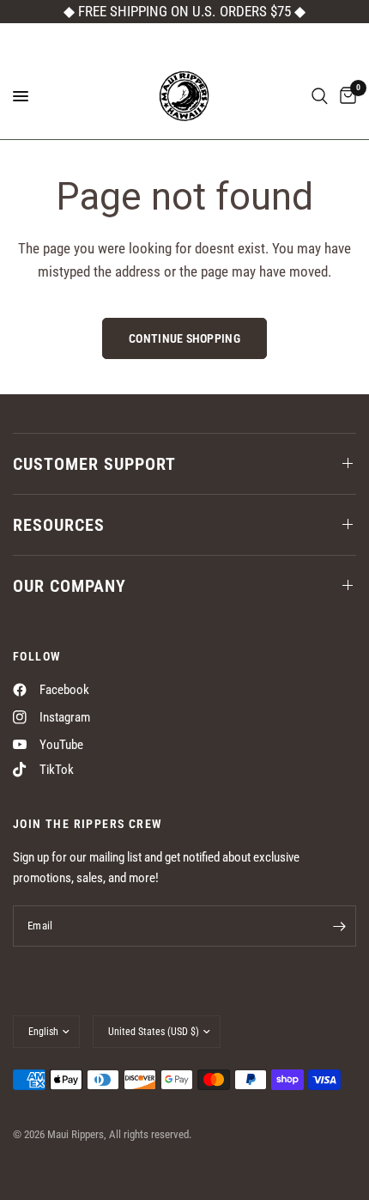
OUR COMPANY (69, 586)
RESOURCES (59, 525)
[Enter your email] (339, 926)
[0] (345, 96)
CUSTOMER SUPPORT (94, 464)
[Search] (319, 96)
